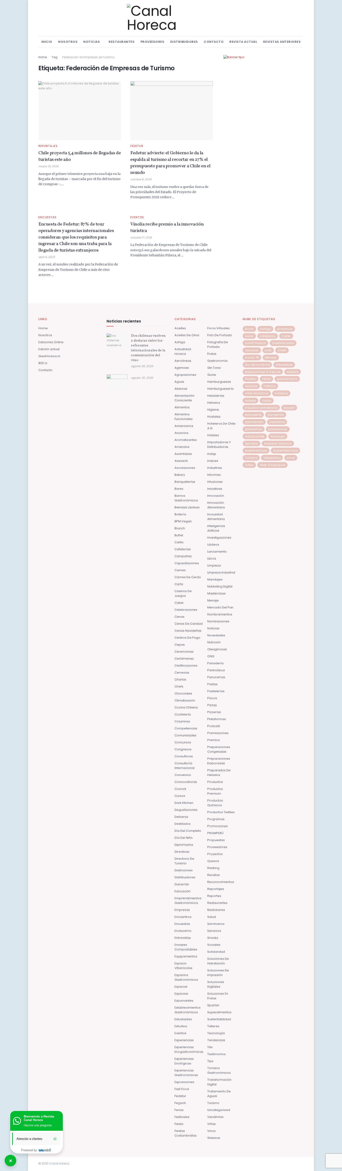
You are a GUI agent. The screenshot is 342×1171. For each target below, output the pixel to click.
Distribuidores (184, 42)
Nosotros (67, 42)
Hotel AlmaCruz (256, 393)
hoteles (250, 401)
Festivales (181, 1117)
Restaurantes (121, 42)
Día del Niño (183, 837)
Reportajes (48, 146)
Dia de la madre (257, 365)
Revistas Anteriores (282, 42)
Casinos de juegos (183, 593)
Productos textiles (221, 812)
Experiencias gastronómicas (186, 1072)
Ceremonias (184, 651)
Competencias (185, 728)
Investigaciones (219, 537)
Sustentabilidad (219, 1019)
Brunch (179, 528)
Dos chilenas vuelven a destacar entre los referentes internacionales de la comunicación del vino (148, 348)
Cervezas (181, 672)
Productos (215, 782)
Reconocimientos (220, 882)
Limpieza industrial (221, 572)
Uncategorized (218, 1110)
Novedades (216, 635)
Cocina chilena (186, 707)
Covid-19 (252, 357)
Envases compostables (185, 947)
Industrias (214, 468)
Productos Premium (215, 791)
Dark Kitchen (183, 803)
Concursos (182, 742)
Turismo (213, 1103)
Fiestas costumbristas (185, 1133)
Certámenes (184, 658)
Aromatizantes (185, 440)
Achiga (179, 342)
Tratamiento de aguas (219, 1093)
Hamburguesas (219, 381)
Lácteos (213, 544)
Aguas (179, 381)
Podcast (213, 726)
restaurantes (255, 436)
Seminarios (216, 924)
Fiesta (178, 1124)
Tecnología (216, 1033)
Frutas (211, 354)
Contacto (214, 42)
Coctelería (182, 714)
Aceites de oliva (186, 335)
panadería (253, 415)
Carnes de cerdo (187, 577)
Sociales (213, 945)
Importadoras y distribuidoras (219, 444)
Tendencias (216, 1040)
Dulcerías (181, 884)
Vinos (211, 1131)
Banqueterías (184, 482)
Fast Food (181, 1089)
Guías (211, 374)
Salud (211, 917)
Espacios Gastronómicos (186, 977)
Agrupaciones (185, 374)
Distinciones (183, 870)
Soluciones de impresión (218, 972)
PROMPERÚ (215, 833)
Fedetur (136, 146)
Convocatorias (185, 782)
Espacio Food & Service (263, 372)
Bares (178, 489)
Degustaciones (186, 810)
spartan (213, 1005)
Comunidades (185, 735)
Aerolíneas (182, 361)
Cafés (179, 542)
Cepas (179, 644)
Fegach (180, 1103)
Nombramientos (219, 614)
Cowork (180, 789)
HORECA (270, 386)
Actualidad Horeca (182, 351)
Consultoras (183, 756)
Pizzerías (214, 712)
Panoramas (216, 677)
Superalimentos (219, 1012)
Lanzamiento (217, 551)
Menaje (213, 600)
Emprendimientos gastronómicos (187, 900)
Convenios (182, 775)
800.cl (42, 363)
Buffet (178, 535)
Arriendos (181, 447)
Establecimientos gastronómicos (187, 1009)
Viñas (211, 1124)
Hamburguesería (220, 388)
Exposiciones (184, 1082)
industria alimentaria (261, 408)
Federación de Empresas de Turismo (88, 57)
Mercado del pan (220, 607)
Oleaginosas (217, 649)
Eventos (137, 217)
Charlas (180, 679)
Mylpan (289, 408)
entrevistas (284, 365)
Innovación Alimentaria (216, 505)
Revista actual (243, 42)
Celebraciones (185, 609)
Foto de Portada (219, 335)
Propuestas (216, 840)
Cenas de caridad (188, 623)
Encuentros (182, 917)
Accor (249, 329)
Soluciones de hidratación (218, 961)
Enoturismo (182, 931)
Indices (212, 461)
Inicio (46, 42)
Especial (180, 986)
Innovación (215, 495)
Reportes (214, 896)
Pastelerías (216, 691)
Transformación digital (219, 1082)
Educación (182, 891)
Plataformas (216, 719)
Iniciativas (214, 489)
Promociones (217, 826)
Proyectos (215, 854)
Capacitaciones (186, 563)
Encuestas (47, 217)
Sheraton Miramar (278, 444)
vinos (291, 458)
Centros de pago (187, 637)
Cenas (179, 616)
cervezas (252, 350)
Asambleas (183, 454)
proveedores (277, 429)
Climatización (184, 700)
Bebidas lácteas (187, 507)
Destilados (182, 824)
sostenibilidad (256, 451)
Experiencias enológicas (184, 1061)
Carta (178, 584)
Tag (54, 57)
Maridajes (214, 579)
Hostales (214, 416)
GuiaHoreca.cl (49, 356)
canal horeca (255, 343)
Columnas (182, 721)
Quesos (213, 861)
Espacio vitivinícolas (183, 965)
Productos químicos (215, 802)
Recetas (213, 875)
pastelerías (253, 429)
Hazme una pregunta (38, 1125)
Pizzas (212, 705)
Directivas (181, 851)
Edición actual (49, 349)
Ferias (179, 1110)
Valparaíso (272, 458)
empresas (182, 910)
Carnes (180, 570)
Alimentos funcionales (183, 416)
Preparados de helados (219, 772)
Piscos (212, 698)
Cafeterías (182, 549)
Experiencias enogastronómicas (188, 1049)
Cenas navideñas (187, 630)
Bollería (180, 514)
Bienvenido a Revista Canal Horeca (39, 1118)
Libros (211, 558)
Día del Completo (187, 831)
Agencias (181, 368)
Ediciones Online (51, 342)
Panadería (215, 663)
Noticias (91, 42)
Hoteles (213, 435)
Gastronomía (217, 361)
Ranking (213, 868)
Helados (213, 402)
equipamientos (185, 956)
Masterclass (216, 593)
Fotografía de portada (217, 344)
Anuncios (181, 433)
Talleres (213, 1026)
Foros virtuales (218, 328)
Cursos (179, 796)
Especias (181, 993)
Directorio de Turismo (184, 861)
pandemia (276, 415)
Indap (211, 454)
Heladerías (215, 395)
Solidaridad (216, 952)
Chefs (178, 686)
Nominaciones (218, 621)
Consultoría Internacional (184, 765)
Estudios (180, 1026)
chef (268, 350)
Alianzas (180, 388)
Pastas (212, 684)
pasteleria (277, 422)
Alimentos (182, 407)
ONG (210, 656)
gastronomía (287, 379)
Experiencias (184, 1040)
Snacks (212, 938)
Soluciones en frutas (217, 995)
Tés (210, 1047)
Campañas (183, 556)
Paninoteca (216, 670)
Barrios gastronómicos (186, 498)
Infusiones (215, 482)
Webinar (213, 1138)
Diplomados (183, 844)
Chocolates (183, 693)
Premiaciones (217, 733)
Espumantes (183, 1000)
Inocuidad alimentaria (216, 516)
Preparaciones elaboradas (218, 760)
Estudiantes (183, 1019)
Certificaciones (186, 665)
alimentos (285, 329)
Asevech (181, 461)
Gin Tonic (214, 368)
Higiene (213, 409)
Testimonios (216, 1054)
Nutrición (214, 642)
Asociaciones (184, 468)
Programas (216, 819)
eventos (293, 372)
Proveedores (152, 42)
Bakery (179, 475)
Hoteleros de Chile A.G (221, 425)
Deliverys (181, 817)
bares (249, 336)
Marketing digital (219, 586)
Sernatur (251, 444)
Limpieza (214, 565)
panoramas (254, 422)
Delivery (271, 357)
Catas (179, 603)
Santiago (278, 436)
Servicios (214, 931)
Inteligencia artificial (216, 528)
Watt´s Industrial (272, 465)
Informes (214, 475)
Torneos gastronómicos (219, 1070)
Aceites (180, 328)
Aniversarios (183, 426)
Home (42, 57)
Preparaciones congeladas (218, 749)
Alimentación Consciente (184, 398)
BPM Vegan (183, 521)
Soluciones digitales (215, 984)
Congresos (182, 749)
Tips (210, 1061)
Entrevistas (182, 938)
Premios (213, 740)
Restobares (216, 910)
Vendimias (215, 1117)
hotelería (281, 393)
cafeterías (267, 336)
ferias (266, 379)
